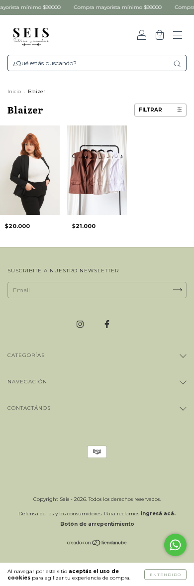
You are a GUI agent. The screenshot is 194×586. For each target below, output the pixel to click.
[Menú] (178, 36)
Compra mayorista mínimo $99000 (113, 7)
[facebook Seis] (107, 324)
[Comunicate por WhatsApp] (175, 545)
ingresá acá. (158, 513)
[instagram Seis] (81, 324)
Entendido (165, 574)
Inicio (14, 91)
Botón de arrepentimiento (97, 524)
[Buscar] (177, 63)
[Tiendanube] (97, 544)
